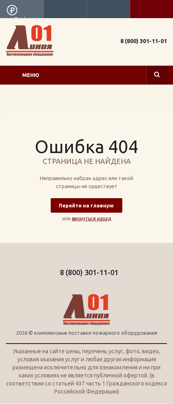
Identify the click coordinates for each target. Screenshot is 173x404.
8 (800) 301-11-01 (143, 41)
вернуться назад (91, 218)
